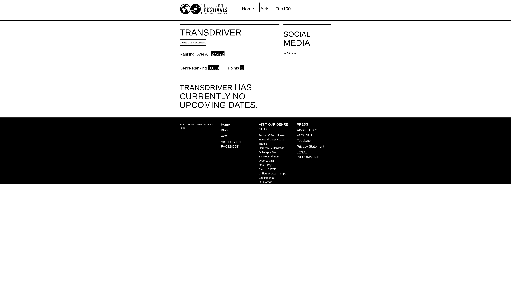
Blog (224, 130)
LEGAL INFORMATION (308, 154)
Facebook (307, 8)
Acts (264, 8)
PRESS (302, 124)
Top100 (283, 8)
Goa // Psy (265, 165)
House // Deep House (271, 139)
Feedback (304, 140)
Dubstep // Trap (268, 152)
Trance (263, 143)
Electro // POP (267, 169)
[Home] (204, 8)
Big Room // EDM (269, 156)
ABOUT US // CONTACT (307, 132)
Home (248, 8)
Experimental (266, 177)
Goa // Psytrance (197, 42)
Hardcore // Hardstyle (271, 148)
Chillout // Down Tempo (272, 173)
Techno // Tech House (272, 135)
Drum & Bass (267, 160)
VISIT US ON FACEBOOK (231, 144)
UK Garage (265, 182)
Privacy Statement (310, 146)
